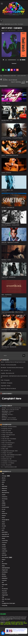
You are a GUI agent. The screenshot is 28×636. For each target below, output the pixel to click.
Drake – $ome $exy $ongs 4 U (8, 442)
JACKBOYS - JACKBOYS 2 (7, 446)
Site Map (16, 634)
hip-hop (13, 623)
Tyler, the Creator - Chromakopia (9, 438)
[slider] (24, 59)
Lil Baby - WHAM (5, 436)
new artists (20, 624)
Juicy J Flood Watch (22, 75)
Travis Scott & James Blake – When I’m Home (12, 312)
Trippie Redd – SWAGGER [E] (8, 277)
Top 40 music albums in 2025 (11, 466)
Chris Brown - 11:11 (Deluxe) (8, 462)
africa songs (14, 624)
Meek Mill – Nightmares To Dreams (10, 242)
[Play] (3, 60)
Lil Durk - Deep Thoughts (7, 432)
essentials (8, 622)
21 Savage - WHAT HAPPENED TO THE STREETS (11, 454)
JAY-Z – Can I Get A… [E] (6, 370)
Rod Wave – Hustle (6, 259)
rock (22, 623)
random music (19, 622)
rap (19, 623)
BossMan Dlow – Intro (7, 120)
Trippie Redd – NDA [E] (5, 385)
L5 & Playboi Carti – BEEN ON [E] (9, 329)
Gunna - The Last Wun (6, 464)
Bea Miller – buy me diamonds (10, 79)
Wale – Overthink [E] (6, 294)
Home (2, 24)
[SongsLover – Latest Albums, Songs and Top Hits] (14, 8)
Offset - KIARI (5, 448)
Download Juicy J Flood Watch (9, 75)
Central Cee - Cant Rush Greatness (9, 426)
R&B (16, 623)
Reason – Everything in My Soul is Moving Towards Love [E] (13, 362)
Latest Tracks (7, 24)
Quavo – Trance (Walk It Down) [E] (10, 155)
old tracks (13, 622)
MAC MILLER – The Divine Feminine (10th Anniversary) (12, 367)
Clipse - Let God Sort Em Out (8, 456)
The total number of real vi (8, 20)
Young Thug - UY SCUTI (7, 428)
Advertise (12, 634)
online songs (7, 623)
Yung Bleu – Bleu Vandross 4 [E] (7, 373)
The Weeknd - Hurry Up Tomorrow (9, 460)
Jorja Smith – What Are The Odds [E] (8, 388)
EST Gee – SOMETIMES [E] (8, 207)
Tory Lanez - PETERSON (7, 444)
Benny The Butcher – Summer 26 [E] (10, 225)
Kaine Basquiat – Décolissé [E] (9, 347)
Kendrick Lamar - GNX (6, 458)
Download (14, 63)
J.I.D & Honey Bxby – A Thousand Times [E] (12, 138)
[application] (14, 59)
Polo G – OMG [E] (6, 103)
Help (5, 632)
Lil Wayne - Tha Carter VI (7, 452)
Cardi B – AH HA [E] (6, 172)
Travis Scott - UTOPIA (6, 440)
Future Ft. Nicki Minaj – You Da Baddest (18, 82)
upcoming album (7, 624)
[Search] (24, 355)
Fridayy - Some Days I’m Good (8, 434)
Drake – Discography (5, 380)
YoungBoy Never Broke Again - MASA (10, 450)
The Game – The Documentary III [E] (8, 364)
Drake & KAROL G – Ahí (7, 190)
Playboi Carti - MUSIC (6, 430)
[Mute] (20, 60)
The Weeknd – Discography (6, 382)
